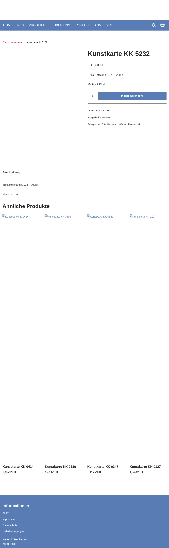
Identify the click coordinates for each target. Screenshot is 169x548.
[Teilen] (150, 3)
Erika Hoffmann (108, 124)
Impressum (8, 519)
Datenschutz (9, 525)
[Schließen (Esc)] (158, 3)
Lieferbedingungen (13, 531)
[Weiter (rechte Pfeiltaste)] (163, 274)
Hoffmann (122, 124)
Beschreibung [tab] (11, 172)
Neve (5, 539)
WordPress (9, 543)
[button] (48, 25)
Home (8, 25)
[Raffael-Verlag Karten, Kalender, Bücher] (84, 10)
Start (4, 42)
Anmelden (103, 25)
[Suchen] (154, 25)
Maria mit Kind (135, 124)
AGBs (5, 513)
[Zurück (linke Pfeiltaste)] (6, 274)
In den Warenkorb (132, 95)
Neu (20, 25)
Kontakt (82, 25)
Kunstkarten (17, 42)
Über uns (62, 25)
